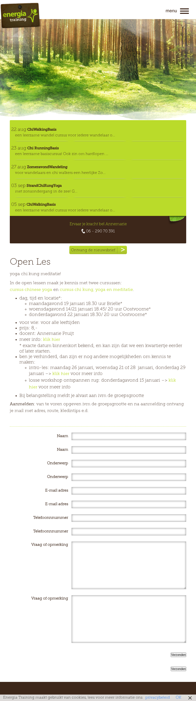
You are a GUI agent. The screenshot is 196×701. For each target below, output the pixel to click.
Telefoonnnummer (50, 518)
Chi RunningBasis (43, 148)
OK (178, 698)
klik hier (51, 340)
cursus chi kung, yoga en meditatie (96, 290)
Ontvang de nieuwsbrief (93, 250)
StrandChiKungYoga (44, 185)
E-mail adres (56, 490)
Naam (62, 436)
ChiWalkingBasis (41, 129)
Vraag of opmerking (49, 545)
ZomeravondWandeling (47, 167)
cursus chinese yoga (31, 290)
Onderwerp (57, 463)
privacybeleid (157, 698)
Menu (177, 11)
